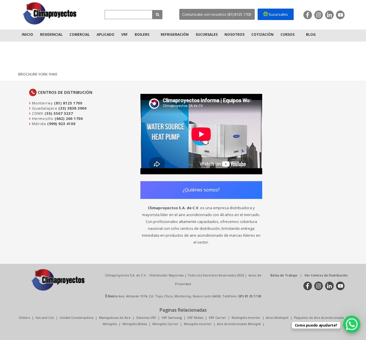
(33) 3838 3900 (72, 108)
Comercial (79, 34)
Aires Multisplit (277, 317)
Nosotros (234, 34)
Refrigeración (175, 34)
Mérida (38, 123)
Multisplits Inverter (246, 317)
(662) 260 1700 (69, 118)
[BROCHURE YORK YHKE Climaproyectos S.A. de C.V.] (49, 13)
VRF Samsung (172, 317)
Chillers (24, 317)
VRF (124, 34)
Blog (311, 34)
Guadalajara (44, 108)
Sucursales (207, 34)
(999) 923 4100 (61, 123)
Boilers (142, 34)
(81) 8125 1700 (68, 103)
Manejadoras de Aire (115, 317)
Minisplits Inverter (198, 324)
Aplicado (105, 34)
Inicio (27, 34)
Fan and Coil (44, 317)
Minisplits (110, 324)
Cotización (262, 34)
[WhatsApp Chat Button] (351, 324)
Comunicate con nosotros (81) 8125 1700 (216, 14)
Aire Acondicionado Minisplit (239, 324)
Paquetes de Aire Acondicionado (319, 317)
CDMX (37, 113)
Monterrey (42, 103)
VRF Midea (195, 317)
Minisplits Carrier (165, 324)
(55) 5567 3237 (59, 113)
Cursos (288, 34)
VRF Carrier (217, 317)
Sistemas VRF (146, 317)
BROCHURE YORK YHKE (37, 74)
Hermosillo (42, 118)
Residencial (51, 34)
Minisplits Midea (134, 324)
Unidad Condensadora (76, 317)
